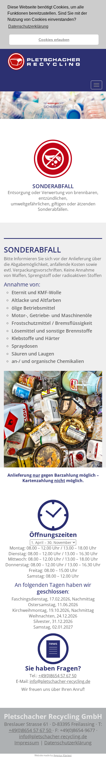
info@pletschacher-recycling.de (60, 681)
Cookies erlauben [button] (54, 40)
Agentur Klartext (63, 755)
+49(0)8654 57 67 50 (57, 675)
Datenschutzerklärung (68, 742)
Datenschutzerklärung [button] (28, 26)
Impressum (26, 742)
